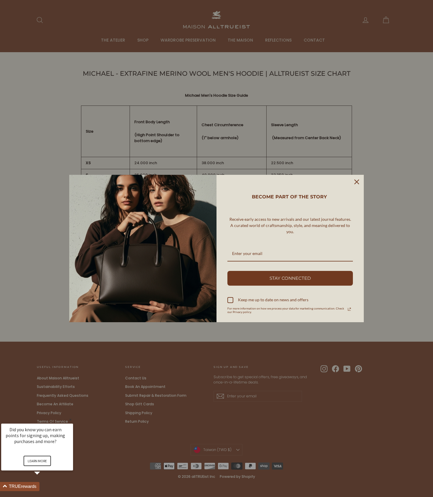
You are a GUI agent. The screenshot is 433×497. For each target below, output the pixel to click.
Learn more (37, 461)
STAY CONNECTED (290, 278)
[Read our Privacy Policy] (349, 309)
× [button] (70, 419)
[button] (44, 486)
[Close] (357, 182)
